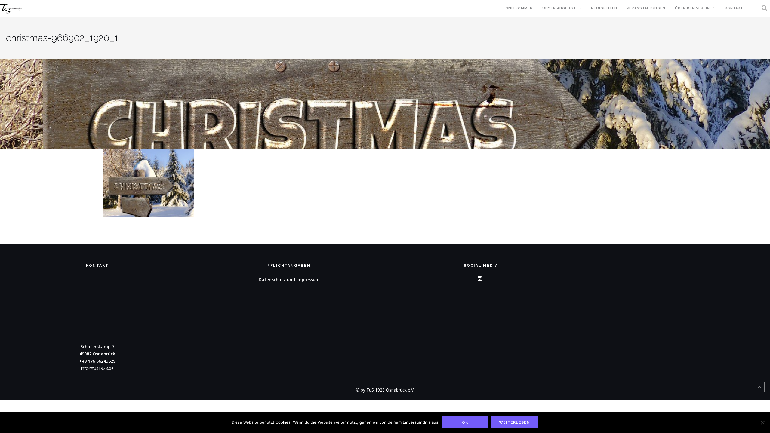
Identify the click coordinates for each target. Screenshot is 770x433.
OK (465, 422)
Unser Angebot (559, 8)
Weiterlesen (514, 422)
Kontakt (734, 8)
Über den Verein (692, 8)
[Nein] (762, 422)
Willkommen (519, 8)
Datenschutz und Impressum (289, 279)
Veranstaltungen (646, 8)
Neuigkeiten (604, 8)
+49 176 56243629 (97, 361)
